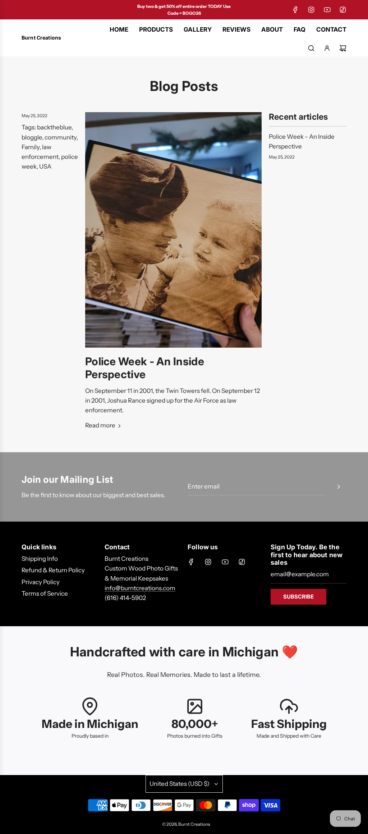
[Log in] (327, 48)
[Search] (311, 48)
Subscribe (298, 596)
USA (45, 166)
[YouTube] (327, 9)
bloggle (32, 137)
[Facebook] (295, 9)
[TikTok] (343, 9)
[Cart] (343, 48)
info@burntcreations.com (140, 588)
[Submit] (338, 487)
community (61, 137)
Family (31, 147)
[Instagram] (311, 9)
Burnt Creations (41, 38)
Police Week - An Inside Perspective (144, 368)
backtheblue (54, 127)
